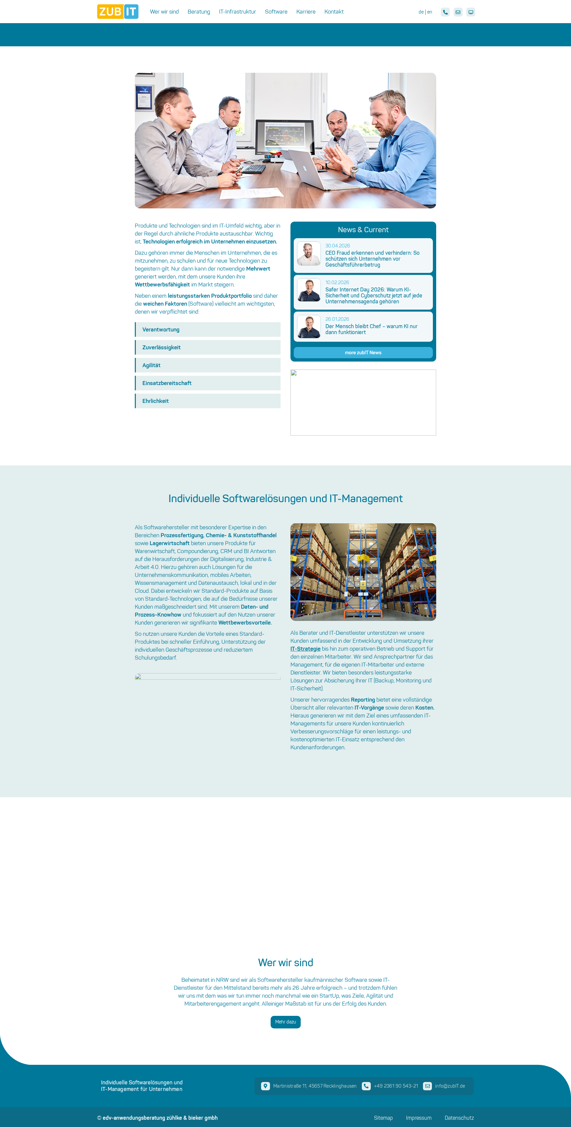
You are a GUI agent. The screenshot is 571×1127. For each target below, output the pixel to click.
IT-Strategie (305, 648)
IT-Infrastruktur (237, 11)
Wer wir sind (164, 11)
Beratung (199, 11)
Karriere (306, 11)
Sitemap (383, 1118)
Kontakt (334, 11)
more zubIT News (363, 352)
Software (276, 11)
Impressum (419, 1118)
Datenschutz (459, 1118)
